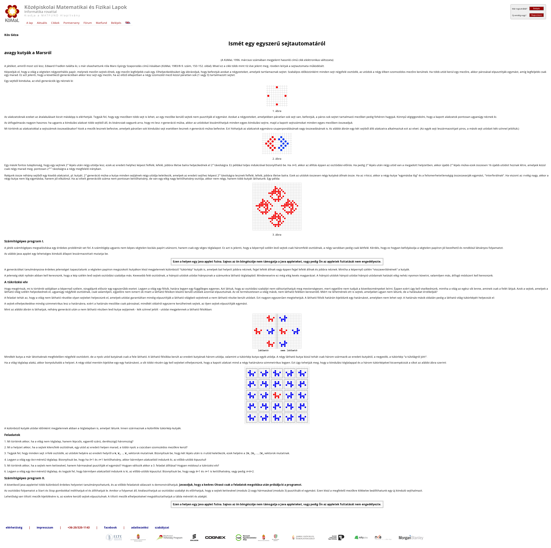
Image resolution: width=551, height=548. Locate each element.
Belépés (536, 8)
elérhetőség (14, 527)
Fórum (88, 23)
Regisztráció (536, 15)
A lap (29, 23)
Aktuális (42, 23)
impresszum (45, 527)
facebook (110, 527)
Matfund (101, 23)
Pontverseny (71, 23)
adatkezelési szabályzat (150, 527)
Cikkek (55, 23)
